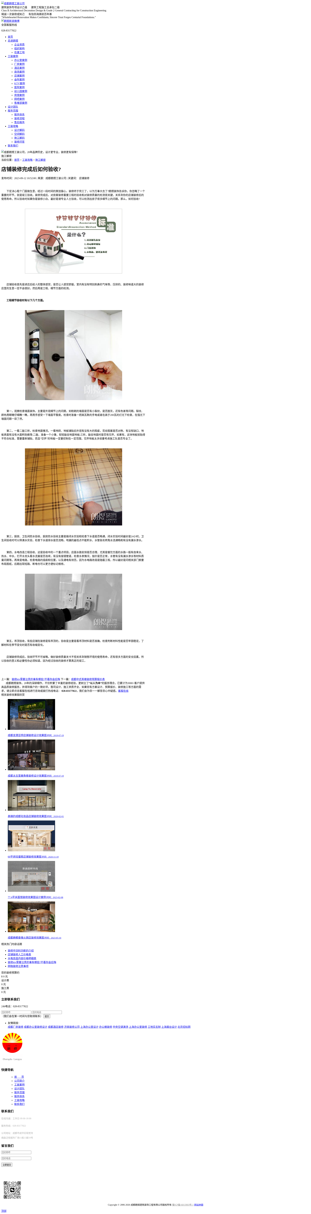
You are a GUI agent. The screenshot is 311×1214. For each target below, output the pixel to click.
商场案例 (19, 71)
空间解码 (19, 134)
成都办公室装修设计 (35, 1027)
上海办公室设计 (89, 1027)
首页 (10, 36)
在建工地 (19, 52)
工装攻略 (13, 126)
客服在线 (123, 691)
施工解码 (19, 138)
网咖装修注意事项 (18, 966)
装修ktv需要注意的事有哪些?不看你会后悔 (36, 679)
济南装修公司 (72, 1027)
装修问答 (19, 141)
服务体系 (19, 114)
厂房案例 (19, 64)
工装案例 (13, 56)
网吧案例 (19, 99)
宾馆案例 (19, 95)
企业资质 (19, 44)
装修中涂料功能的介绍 (21, 950)
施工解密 (40, 160)
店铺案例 (19, 75)
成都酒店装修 (55, 1027)
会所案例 (19, 79)
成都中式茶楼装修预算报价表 (88, 679)
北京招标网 (184, 1027)
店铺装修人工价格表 (19, 954)
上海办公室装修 (138, 1027)
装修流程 (19, 118)
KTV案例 (19, 83)
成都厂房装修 (15, 1027)
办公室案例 (20, 60)
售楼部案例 (20, 103)
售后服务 (19, 122)
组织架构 (19, 48)
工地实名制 (154, 1027)
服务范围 (13, 110)
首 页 (19, 1077)
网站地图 (198, 1205)
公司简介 (19, 1080)
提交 (47, 1016)
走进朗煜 (13, 40)
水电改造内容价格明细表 (22, 958)
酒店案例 (19, 68)
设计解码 (19, 130)
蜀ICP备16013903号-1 (183, 1205)
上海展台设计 (169, 1027)
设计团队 (13, 106)
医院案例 (19, 87)
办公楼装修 (105, 1027)
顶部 (3, 1211)
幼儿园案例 (20, 91)
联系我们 (13, 145)
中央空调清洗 (120, 1027)
